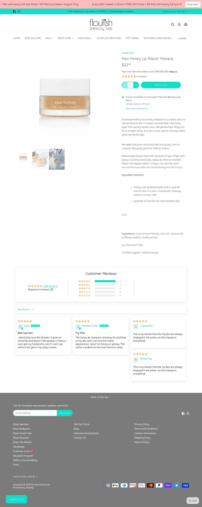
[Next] (110, 98)
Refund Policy (141, 442)
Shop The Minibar (22, 442)
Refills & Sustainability (25, 460)
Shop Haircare (21, 424)
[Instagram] (18, 11)
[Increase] (136, 85)
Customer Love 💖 (23, 451)
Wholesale (19, 446)
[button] (129, 76)
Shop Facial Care (22, 433)
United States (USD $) (173, 11)
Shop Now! (193, 4)
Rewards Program (23, 455)
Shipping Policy (142, 437)
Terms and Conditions (146, 428)
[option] (65, 98)
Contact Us (80, 437)
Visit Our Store (81, 424)
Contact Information (145, 433)
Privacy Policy (142, 424)
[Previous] (19, 98)
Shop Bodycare (21, 428)
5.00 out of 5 (50, 286)
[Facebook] (14, 11)
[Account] (179, 24)
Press (16, 464)
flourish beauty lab (40, 484)
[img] (25, 321)
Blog (76, 428)
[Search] (172, 24)
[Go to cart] (186, 24)
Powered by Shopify (23, 487)
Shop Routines (21, 437)
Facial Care (128, 52)
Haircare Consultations (86, 433)
